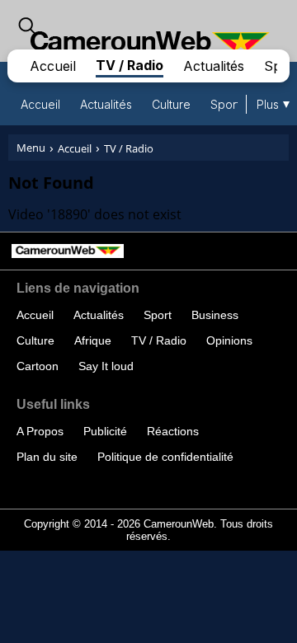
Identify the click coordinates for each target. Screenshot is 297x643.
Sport (225, 104)
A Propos (40, 431)
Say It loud (106, 366)
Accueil (53, 66)
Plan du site (47, 456)
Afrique (92, 340)
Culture (171, 104)
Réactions (173, 431)
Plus (268, 104)
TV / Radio (129, 65)
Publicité (105, 431)
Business (214, 315)
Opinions (229, 340)
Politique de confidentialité (165, 456)
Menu (30, 147)
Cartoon (37, 366)
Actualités (213, 66)
